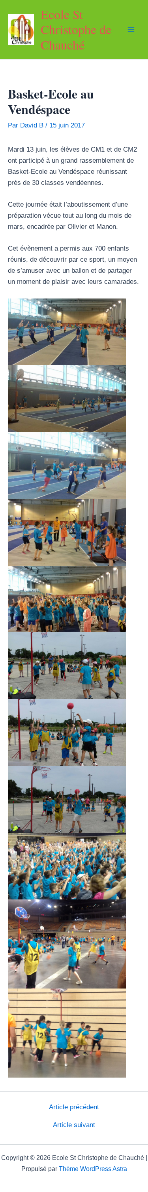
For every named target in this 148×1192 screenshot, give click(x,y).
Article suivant (74, 1125)
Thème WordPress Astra (93, 1168)
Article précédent (74, 1107)
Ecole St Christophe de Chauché (76, 29)
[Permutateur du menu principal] (131, 30)
